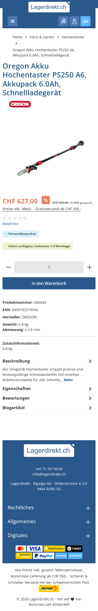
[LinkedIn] (6, 381)
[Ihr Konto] (74, 21)
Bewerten (11, 223)
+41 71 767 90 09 (49, 468)
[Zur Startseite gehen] (49, 7)
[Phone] (6, 391)
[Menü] (13, 21)
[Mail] (6, 401)
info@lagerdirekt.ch (49, 474)
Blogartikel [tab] (14, 407)
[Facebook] (6, 371)
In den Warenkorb (49, 283)
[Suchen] (63, 21)
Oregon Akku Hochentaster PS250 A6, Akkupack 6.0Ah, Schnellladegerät (44, 52)
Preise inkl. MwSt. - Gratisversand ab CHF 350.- (42, 208)
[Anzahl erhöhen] (89, 267)
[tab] (48, 370)
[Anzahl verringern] (8, 267)
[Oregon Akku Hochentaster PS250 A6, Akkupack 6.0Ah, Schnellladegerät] (48, 156)
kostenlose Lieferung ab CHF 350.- (39, 576)
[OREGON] (49, 104)
